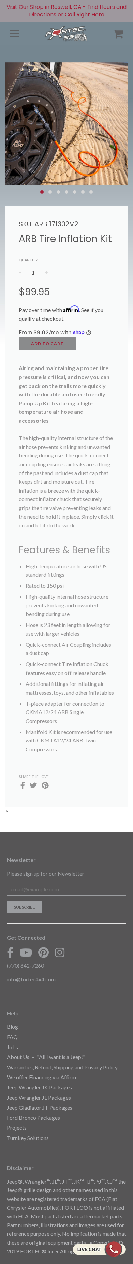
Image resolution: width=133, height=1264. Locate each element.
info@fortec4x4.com (31, 979)
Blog (12, 1026)
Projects (17, 1127)
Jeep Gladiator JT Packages (39, 1107)
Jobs (12, 1047)
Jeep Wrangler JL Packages (39, 1097)
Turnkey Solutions (28, 1137)
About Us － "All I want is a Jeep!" (46, 1057)
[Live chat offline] (99, 1249)
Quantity (28, 260)
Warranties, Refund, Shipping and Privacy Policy (62, 1067)
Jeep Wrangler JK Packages (39, 1087)
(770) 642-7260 (25, 965)
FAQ (12, 1037)
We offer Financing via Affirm (41, 1077)
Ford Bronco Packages (33, 1117)
